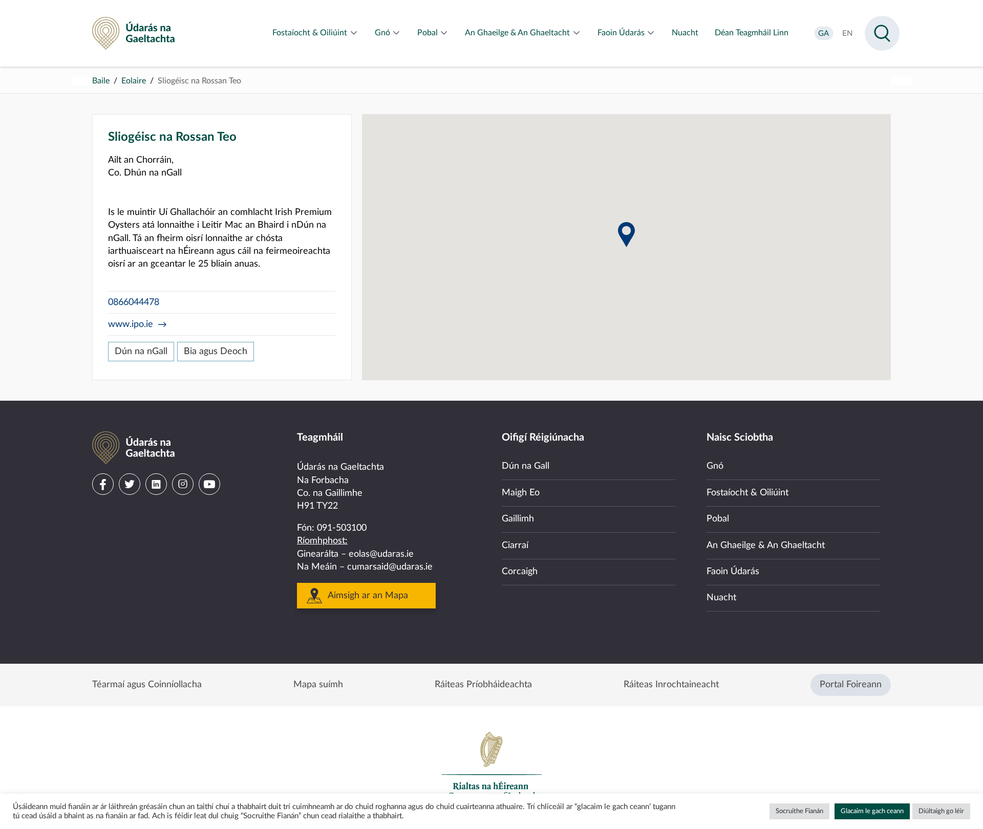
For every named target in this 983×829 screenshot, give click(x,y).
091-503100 (342, 528)
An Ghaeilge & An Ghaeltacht (766, 545)
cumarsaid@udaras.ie (390, 567)
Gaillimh (518, 518)
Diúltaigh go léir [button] (941, 811)
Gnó (715, 466)
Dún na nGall (141, 351)
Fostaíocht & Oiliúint (747, 492)
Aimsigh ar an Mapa (368, 595)
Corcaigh (520, 571)
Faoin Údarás (733, 571)
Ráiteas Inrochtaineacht (671, 684)
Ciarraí (515, 545)
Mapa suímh (318, 684)
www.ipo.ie (130, 324)
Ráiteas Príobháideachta (483, 684)
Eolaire (133, 81)
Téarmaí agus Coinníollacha (147, 684)
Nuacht (721, 597)
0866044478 (133, 302)
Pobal (718, 518)
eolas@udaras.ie (381, 554)
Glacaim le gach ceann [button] (872, 811)
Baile (101, 81)
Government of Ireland (491, 765)
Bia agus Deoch (215, 351)
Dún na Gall (525, 466)
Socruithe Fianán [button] (799, 811)
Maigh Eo (521, 492)
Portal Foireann (851, 684)
